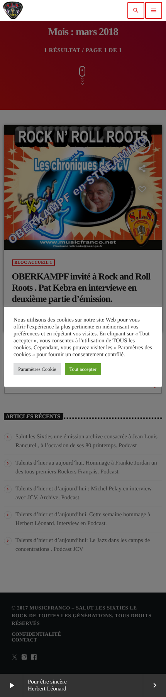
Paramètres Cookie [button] (37, 369)
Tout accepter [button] (83, 369)
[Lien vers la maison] (13, 10)
